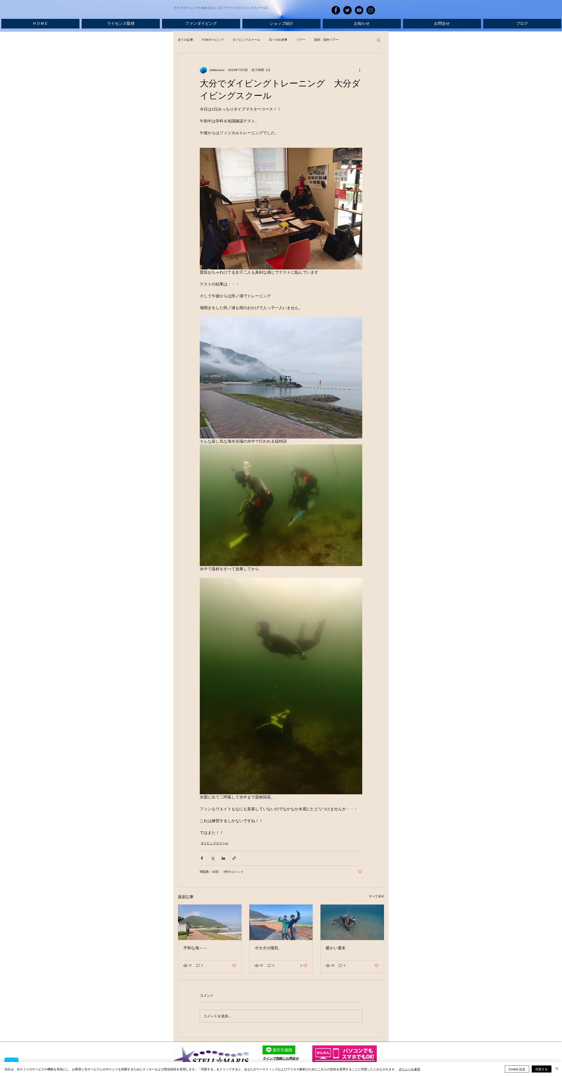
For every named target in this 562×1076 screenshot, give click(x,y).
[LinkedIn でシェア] (223, 858)
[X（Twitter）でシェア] (213, 858)
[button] (378, 40)
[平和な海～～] (209, 922)
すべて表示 (376, 896)
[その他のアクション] (359, 70)
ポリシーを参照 (409, 1069)
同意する (541, 1069)
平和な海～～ (195, 948)
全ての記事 (185, 39)
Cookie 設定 (517, 1069)
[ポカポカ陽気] (281, 922)
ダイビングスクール (246, 39)
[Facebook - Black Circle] (335, 10)
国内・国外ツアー (326, 39)
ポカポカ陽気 (266, 948)
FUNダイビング (213, 39)
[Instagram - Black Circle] (370, 10)
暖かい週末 (336, 948)
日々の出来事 (278, 39)
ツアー (300, 39)
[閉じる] (556, 1068)
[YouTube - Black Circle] (359, 10)
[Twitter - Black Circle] (347, 10)
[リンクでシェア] (234, 858)
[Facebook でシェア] (202, 858)
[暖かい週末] (352, 922)
